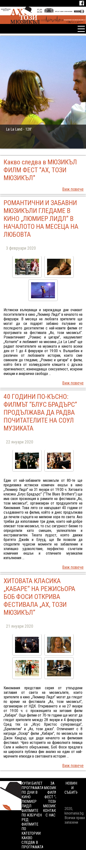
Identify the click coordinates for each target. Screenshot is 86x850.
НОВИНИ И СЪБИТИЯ (72, 788)
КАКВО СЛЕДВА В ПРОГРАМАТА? (33, 842)
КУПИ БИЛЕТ (32, 783)
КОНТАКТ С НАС (50, 812)
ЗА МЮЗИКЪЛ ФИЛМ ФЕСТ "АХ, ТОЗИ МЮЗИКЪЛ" (52, 794)
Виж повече (73, 189)
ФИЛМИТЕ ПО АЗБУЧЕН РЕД (32, 815)
